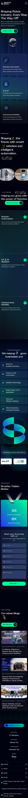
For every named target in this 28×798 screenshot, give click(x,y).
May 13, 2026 (22, 701)
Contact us (14, 750)
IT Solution (14, 735)
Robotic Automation (7, 217)
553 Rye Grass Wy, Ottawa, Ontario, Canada (12, 795)
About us (14, 742)
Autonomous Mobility (7, 303)
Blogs (14, 757)
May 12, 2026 (22, 673)
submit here (13, 583)
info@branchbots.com (16, 725)
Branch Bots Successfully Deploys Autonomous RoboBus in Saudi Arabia (12, 679)
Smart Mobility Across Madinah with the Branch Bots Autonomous (12, 706)
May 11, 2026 (22, 646)
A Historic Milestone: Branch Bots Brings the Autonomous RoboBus (11, 652)
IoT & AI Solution (5, 260)
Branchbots (14, 788)
